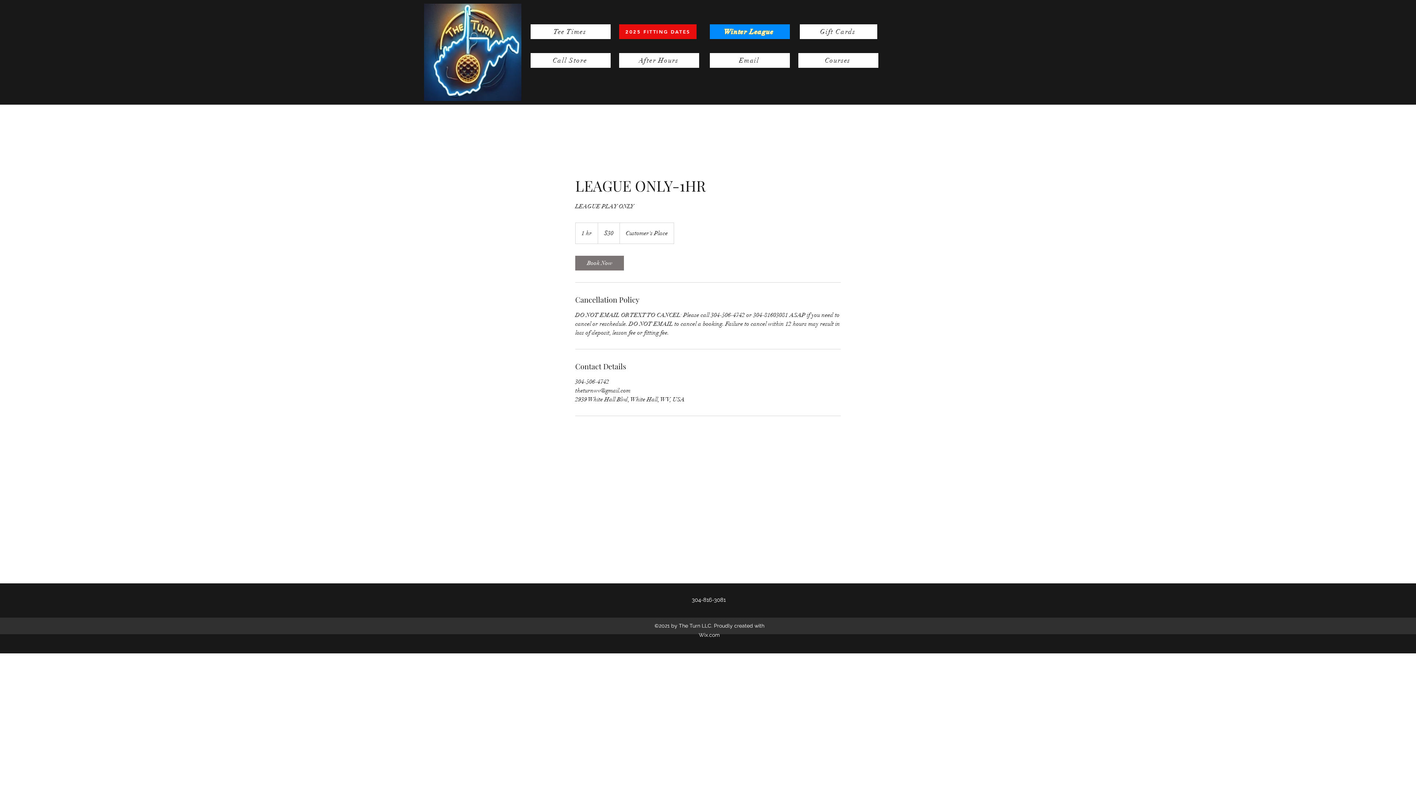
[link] (599, 263)
